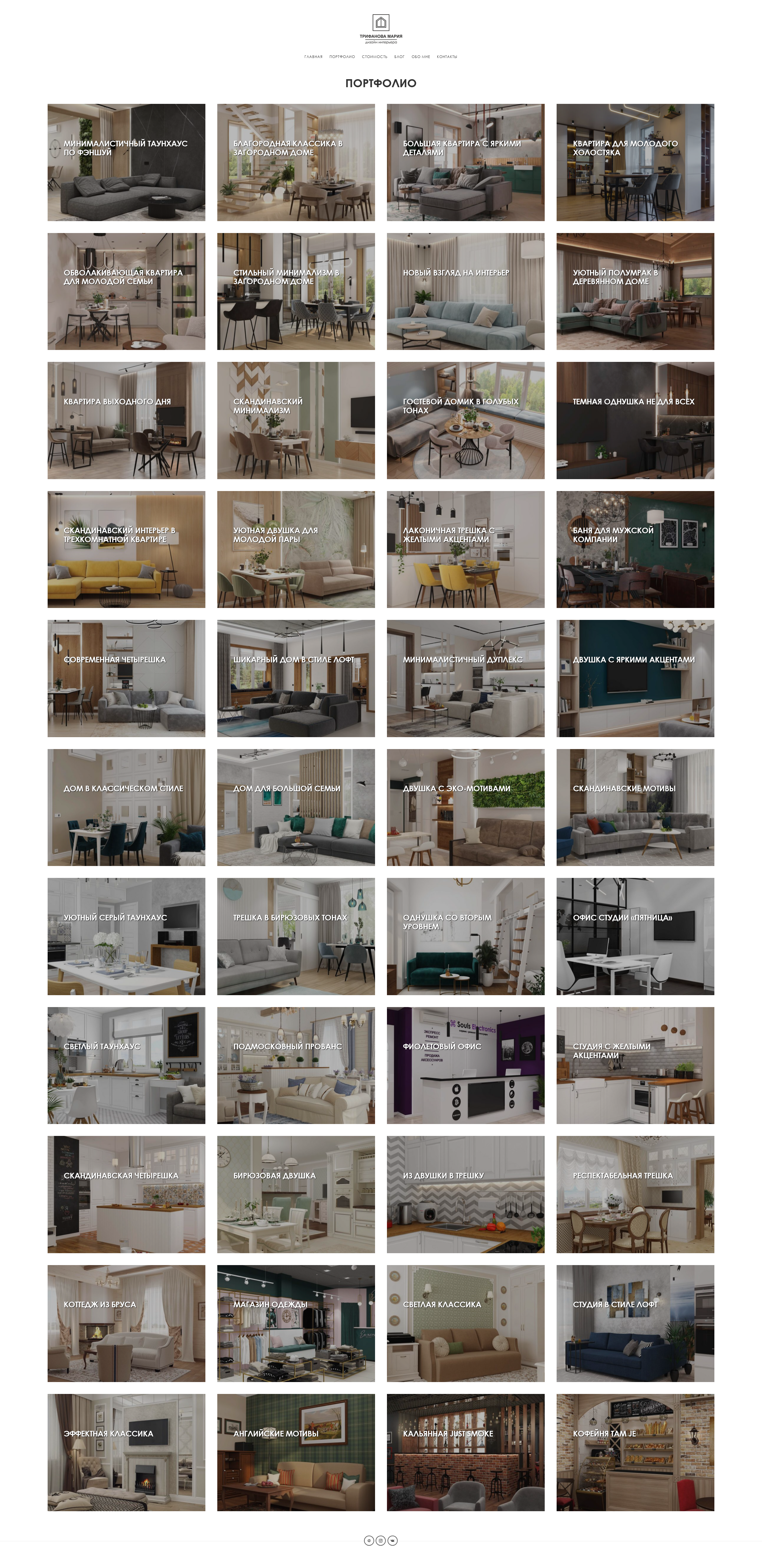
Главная (314, 56)
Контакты (447, 56)
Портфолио (342, 56)
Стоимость (375, 56)
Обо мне (421, 56)
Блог (399, 56)
